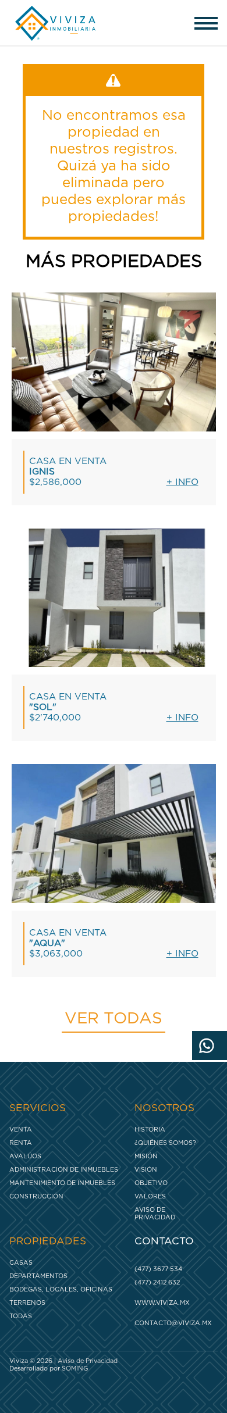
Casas (21, 1262)
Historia (149, 1129)
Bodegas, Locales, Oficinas (60, 1289)
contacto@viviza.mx (173, 1323)
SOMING (75, 1368)
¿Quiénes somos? (165, 1143)
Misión (146, 1156)
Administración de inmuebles (63, 1169)
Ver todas (113, 1019)
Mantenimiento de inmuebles (62, 1183)
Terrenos (27, 1303)
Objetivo (151, 1183)
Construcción (36, 1196)
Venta (20, 1129)
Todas (20, 1316)
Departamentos (38, 1276)
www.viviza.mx (162, 1303)
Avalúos (25, 1156)
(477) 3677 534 (158, 1269)
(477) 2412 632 (157, 1282)
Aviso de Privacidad (154, 1214)
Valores (150, 1196)
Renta (20, 1143)
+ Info (182, 482)
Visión (145, 1169)
